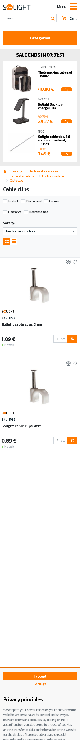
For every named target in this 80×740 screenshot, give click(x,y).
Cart (73, 18)
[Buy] (72, 339)
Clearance (14, 212)
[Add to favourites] (74, 262)
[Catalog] (6, 241)
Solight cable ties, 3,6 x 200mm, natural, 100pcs (54, 140)
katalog (17, 171)
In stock (13, 201)
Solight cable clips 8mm (22, 324)
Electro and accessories (43, 171)
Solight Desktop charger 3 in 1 (50, 106)
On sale (54, 201)
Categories (40, 38)
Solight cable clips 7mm (21, 426)
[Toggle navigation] (73, 7)
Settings (40, 684)
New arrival (34, 201)
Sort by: (9, 223)
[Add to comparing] (67, 262)
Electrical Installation (22, 176)
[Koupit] (66, 89)
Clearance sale (38, 212)
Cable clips (16, 180)
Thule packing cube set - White (55, 74)
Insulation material (53, 176)
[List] (13, 241)
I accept (40, 676)
